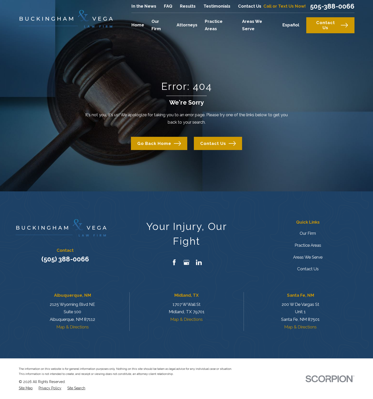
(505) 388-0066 (65, 259)
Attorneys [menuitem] (187, 24)
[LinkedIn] (199, 262)
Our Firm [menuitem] (156, 25)
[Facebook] (174, 262)
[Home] (66, 19)
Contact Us (249, 6)
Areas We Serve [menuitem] (252, 25)
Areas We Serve (308, 257)
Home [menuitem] (137, 24)
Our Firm (308, 233)
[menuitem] (26, 388)
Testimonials (217, 6)
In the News (143, 6)
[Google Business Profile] (186, 262)
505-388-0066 (332, 6)
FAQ (168, 6)
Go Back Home (154, 143)
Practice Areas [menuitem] (214, 25)
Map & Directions (72, 326)
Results (188, 6)
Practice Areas (308, 245)
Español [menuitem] (290, 24)
